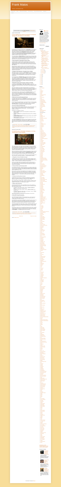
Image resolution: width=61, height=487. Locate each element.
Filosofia (41, 215)
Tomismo (24, 213)
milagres (41, 292)
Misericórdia (41, 295)
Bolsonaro (41, 117)
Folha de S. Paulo (42, 224)
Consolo (41, 139)
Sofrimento (41, 391)
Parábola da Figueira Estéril (44, 319)
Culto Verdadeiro (42, 151)
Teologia (21, 213)
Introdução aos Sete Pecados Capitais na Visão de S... (45, 52)
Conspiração (42, 140)
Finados (41, 222)
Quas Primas (42, 352)
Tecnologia (41, 400)
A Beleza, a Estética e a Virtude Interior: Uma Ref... (45, 62)
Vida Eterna (41, 430)
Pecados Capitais (42, 330)
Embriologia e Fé (42, 184)
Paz (40, 325)
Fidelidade (41, 213)
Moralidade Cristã (42, 301)
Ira (40, 251)
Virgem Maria (42, 433)
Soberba (41, 389)
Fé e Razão (41, 207)
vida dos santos (42, 428)
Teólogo (41, 407)
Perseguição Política (43, 336)
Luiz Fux (41, 283)
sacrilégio (41, 364)
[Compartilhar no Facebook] (28, 124)
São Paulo (41, 374)
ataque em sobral (42, 105)
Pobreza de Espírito (14, 126)
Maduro (41, 284)
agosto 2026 (42, 50)
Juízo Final (41, 258)
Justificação (41, 264)
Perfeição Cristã (42, 335)
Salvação (41, 365)
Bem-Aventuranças (18, 125)
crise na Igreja (42, 148)
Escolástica (41, 187)
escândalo (41, 185)
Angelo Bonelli (42, 99)
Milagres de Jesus (42, 293)
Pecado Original (42, 328)
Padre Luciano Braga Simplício (44, 316)
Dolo (41, 176)
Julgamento (41, 260)
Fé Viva (41, 209)
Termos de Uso (30, 11)
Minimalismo (42, 294)
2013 (41, 83)
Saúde (41, 377)
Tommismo (41, 414)
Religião (41, 360)
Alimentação (42, 95)
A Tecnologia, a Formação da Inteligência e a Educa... (45, 60)
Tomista (41, 413)
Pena (41, 331)
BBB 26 (41, 109)
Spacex (41, 395)
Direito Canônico (42, 170)
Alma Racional (42, 97)
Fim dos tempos (42, 221)
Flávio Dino (41, 223)
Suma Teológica (42, 398)
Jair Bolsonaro (42, 252)
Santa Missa (41, 366)
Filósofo (41, 220)
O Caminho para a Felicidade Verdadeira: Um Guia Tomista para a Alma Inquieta (23, 132)
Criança (41, 145)
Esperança (41, 188)
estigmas (41, 191)
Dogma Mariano (42, 175)
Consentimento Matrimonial (43, 138)
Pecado (41, 326)
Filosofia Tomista (42, 219)
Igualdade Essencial (43, 244)
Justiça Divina (42, 263)
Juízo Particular (42, 259)
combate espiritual (42, 132)
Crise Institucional (42, 146)
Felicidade (41, 210)
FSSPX (41, 228)
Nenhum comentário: (20, 124)
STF (40, 397)
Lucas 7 (41, 282)
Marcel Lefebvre (42, 287)
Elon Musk (41, 183)
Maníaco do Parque (42, 286)
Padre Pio (41, 317)
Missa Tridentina (42, 298)
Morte (41, 302)
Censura (41, 129)
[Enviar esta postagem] (24, 124)
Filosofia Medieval (42, 217)
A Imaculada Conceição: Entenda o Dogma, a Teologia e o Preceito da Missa (46, 470)
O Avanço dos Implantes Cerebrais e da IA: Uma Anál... (44, 66)
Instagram (44, 11)
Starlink (41, 396)
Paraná (41, 321)
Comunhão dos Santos (43, 135)
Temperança (42, 401)
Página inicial (13, 11)
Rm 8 (41, 362)
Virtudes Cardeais (42, 436)
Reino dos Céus (42, 358)
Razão (41, 354)
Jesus (41, 253)
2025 (41, 74)
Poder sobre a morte (43, 339)
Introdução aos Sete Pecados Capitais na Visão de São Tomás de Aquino (44, 446)
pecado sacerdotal (42, 329)
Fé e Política (41, 206)
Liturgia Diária (31, 125)
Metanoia (41, 291)
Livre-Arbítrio (42, 281)
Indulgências (42, 247)
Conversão (41, 141)
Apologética (41, 103)
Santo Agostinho (42, 370)
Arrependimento (42, 104)
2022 (41, 77)
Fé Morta (41, 208)
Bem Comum (42, 111)
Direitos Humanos (42, 172)
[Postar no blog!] (26, 124)
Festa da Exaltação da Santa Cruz (44, 211)
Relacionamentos (42, 359)
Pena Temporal (42, 332)
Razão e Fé (41, 355)
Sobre (17, 11)
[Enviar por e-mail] (25, 124)
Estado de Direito (42, 190)
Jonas (41, 255)
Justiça (41, 262)
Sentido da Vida (18, 213)
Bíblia (41, 114)
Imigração (41, 246)
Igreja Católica (42, 242)
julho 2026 (42, 69)
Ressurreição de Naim (43, 361)
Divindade (41, 173)
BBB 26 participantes (43, 110)
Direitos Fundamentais (43, 171)
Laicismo (41, 265)
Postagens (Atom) (16, 217)
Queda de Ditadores (43, 353)
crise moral (41, 147)
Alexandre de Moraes (43, 94)
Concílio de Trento (42, 136)
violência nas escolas (43, 432)
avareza (41, 107)
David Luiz (41, 154)
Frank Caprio (42, 226)
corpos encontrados (42, 143)
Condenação (42, 137)
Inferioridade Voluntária (43, 249)
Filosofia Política (42, 218)
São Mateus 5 (27, 126)
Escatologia (41, 186)
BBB (40, 108)
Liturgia (41, 278)
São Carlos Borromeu (43, 372)
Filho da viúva (42, 214)
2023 (41, 76)
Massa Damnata (42, 288)
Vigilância (41, 431)
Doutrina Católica (42, 178)
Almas (41, 98)
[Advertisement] (30, 21)
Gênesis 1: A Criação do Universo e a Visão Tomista (45, 68)
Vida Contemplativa (42, 425)
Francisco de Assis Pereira (43, 225)
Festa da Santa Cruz (43, 212)
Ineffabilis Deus (42, 248)
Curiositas (41, 153)
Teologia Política (42, 405)
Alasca (41, 93)
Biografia (41, 115)
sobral (41, 390)
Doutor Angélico (42, 177)
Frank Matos (20, 4)
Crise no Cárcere (42, 149)
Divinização (41, 174)
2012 (41, 84)
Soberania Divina (42, 388)
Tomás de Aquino (42, 411)
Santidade (18, 126)
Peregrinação (42, 334)
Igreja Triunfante (42, 243)
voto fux (41, 442)
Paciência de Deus (42, 315)
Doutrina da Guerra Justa (43, 179)
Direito (41, 169)
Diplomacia (41, 168)
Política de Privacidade (23, 11)
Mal (40, 285)
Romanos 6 (41, 363)
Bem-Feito (41, 113)
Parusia (41, 323)
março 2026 (42, 70)
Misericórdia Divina (42, 296)
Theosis (41, 408)
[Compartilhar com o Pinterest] (29, 124)
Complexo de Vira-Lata (43, 134)
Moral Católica (42, 300)
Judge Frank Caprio (42, 256)
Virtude (41, 434)
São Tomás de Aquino (43, 376)
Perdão (41, 333)
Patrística (34, 125)
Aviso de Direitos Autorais (38, 11)
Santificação (41, 368)
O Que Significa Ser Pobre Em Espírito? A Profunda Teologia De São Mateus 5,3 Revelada (24, 35)
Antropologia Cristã (42, 101)
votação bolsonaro (42, 441)
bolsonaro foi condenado (43, 118)
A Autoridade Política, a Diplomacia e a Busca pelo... (45, 63)
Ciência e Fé (42, 131)
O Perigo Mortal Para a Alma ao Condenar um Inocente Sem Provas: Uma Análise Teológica (46, 452)
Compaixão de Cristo (43, 133)
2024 (41, 75)
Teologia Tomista (42, 406)
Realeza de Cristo (42, 356)
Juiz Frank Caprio (42, 257)
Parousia (41, 322)
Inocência (41, 250)
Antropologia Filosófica (43, 102)
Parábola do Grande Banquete (44, 320)
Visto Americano (42, 438)
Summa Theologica (42, 399)
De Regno (41, 155)
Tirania (41, 409)
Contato (12, 12)
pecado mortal (42, 327)
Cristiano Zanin (42, 150)
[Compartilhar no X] (27, 124)
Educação (41, 182)
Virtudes (41, 435)
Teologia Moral (42, 404)
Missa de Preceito (42, 297)
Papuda (41, 318)
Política (41, 340)
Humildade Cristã (27, 125)
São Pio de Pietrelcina (43, 375)
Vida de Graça (42, 427)
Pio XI (41, 337)
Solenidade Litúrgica (43, 392)
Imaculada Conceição (43, 245)
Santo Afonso (42, 369)
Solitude (41, 394)
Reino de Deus (42, 357)
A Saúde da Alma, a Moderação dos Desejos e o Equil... (45, 56)
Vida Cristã (26, 213)
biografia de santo (42, 116)
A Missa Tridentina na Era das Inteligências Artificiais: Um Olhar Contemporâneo (46, 462)
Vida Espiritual (42, 429)
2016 (41, 82)
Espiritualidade (42, 189)
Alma (41, 96)
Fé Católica (41, 205)
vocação (41, 440)
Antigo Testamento (42, 100)
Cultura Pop (41, 152)
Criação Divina (42, 144)
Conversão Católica (42, 142)
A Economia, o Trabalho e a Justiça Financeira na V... (44, 58)
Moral (41, 299)
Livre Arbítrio (42, 280)
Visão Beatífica (29, 213)
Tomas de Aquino (42, 410)
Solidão (41, 393)
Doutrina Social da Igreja (43, 181)
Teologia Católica (31, 126)
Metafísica (41, 290)
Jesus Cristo (41, 254)
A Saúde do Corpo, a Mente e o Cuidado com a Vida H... (45, 54)
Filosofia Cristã (42, 216)
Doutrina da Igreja (23, 125)
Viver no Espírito (42, 439)
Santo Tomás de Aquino (22, 126)
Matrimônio (41, 289)
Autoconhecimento (42, 106)
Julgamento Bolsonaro (43, 261)
